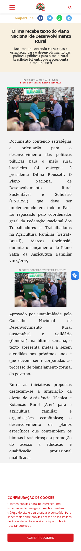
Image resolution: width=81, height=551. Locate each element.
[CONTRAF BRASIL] (40, 7)
